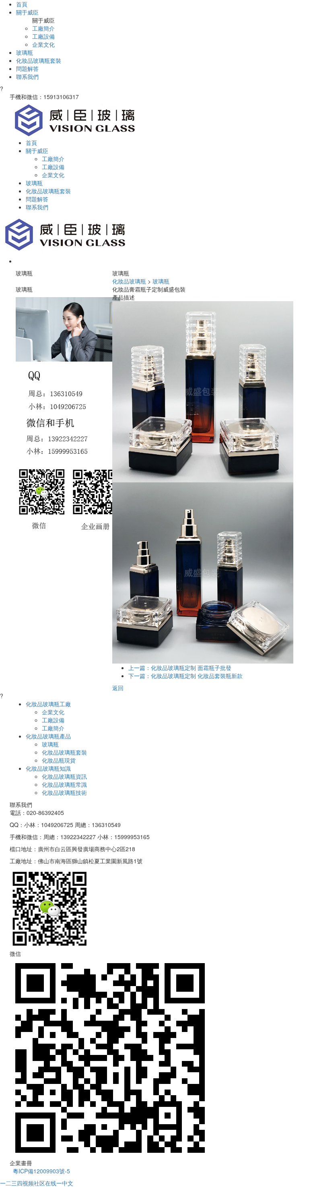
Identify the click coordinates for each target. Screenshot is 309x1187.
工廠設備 (43, 36)
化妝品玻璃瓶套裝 (38, 60)
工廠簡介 (43, 28)
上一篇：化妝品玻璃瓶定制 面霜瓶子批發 (179, 668)
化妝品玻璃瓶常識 (64, 784)
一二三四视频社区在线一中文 (36, 1183)
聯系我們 (27, 76)
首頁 (21, 4)
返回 (118, 688)
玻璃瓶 (24, 52)
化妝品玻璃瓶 (129, 281)
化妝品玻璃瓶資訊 (64, 776)
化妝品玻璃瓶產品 (48, 736)
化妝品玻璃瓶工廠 (48, 704)
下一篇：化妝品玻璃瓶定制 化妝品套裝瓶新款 (185, 676)
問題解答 (27, 68)
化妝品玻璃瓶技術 (64, 792)
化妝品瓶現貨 (59, 760)
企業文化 (43, 44)
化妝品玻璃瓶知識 (48, 768)
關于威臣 (27, 12)
